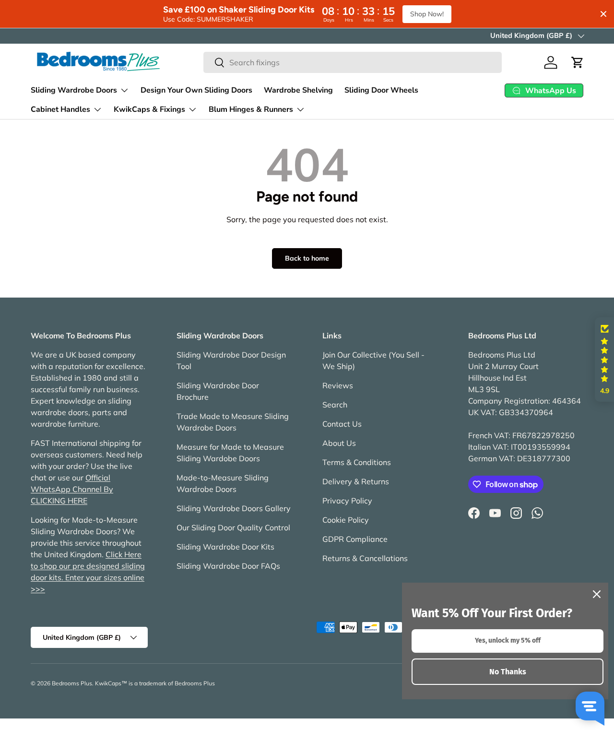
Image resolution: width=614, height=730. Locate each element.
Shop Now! (427, 14)
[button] (577, 62)
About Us (339, 443)
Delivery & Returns (355, 481)
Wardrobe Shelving (298, 90)
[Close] (596, 594)
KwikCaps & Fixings (149, 109)
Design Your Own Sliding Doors (196, 90)
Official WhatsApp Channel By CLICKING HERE (72, 489)
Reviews (337, 385)
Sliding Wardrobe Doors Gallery (234, 508)
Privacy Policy (347, 500)
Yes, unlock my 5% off (508, 640)
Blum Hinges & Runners (251, 109)
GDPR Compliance (355, 539)
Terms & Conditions (356, 462)
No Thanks (507, 671)
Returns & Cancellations (365, 558)
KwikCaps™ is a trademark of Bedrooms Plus (155, 683)
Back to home (307, 258)
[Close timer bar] (603, 14)
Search (334, 404)
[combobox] (352, 62)
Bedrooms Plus (72, 683)
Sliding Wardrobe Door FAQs (228, 566)
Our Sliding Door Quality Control (233, 527)
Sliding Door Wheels (381, 90)
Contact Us (342, 424)
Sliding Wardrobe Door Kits (225, 546)
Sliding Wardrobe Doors (74, 90)
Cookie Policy (345, 520)
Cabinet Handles (60, 109)
